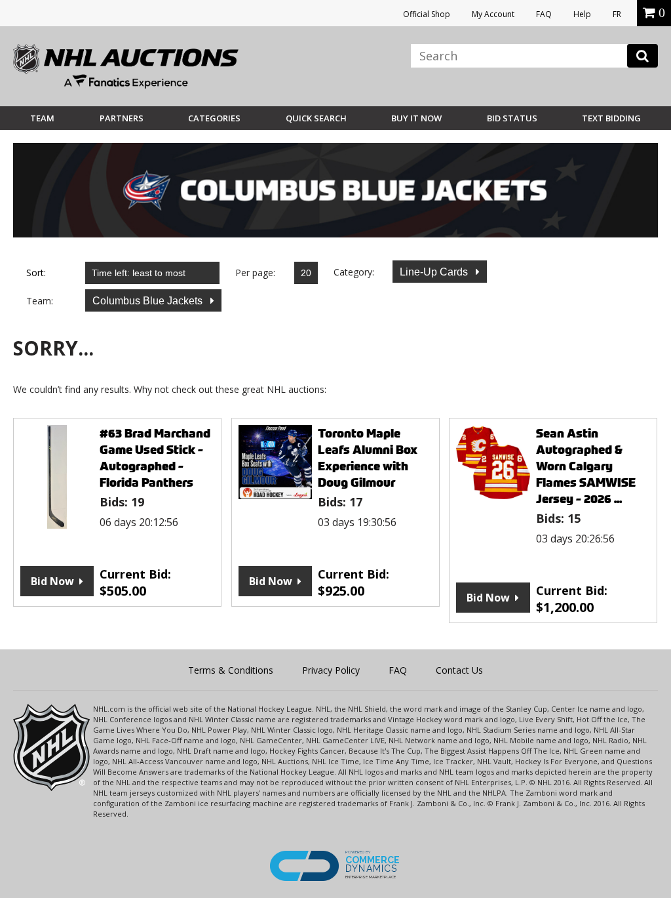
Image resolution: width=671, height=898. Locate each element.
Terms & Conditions (230, 670)
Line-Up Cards (435, 271)
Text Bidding (611, 118)
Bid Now (52, 581)
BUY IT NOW (416, 118)
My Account (493, 14)
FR (617, 14)
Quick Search (316, 118)
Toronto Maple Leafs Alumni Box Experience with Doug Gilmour (367, 458)
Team (42, 118)
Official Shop (426, 14)
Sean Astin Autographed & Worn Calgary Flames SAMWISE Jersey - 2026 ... (586, 466)
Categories (214, 118)
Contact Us (459, 670)
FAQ (544, 14)
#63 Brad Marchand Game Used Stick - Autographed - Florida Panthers (155, 458)
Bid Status (512, 118)
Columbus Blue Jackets (148, 300)
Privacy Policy (331, 670)
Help (582, 14)
